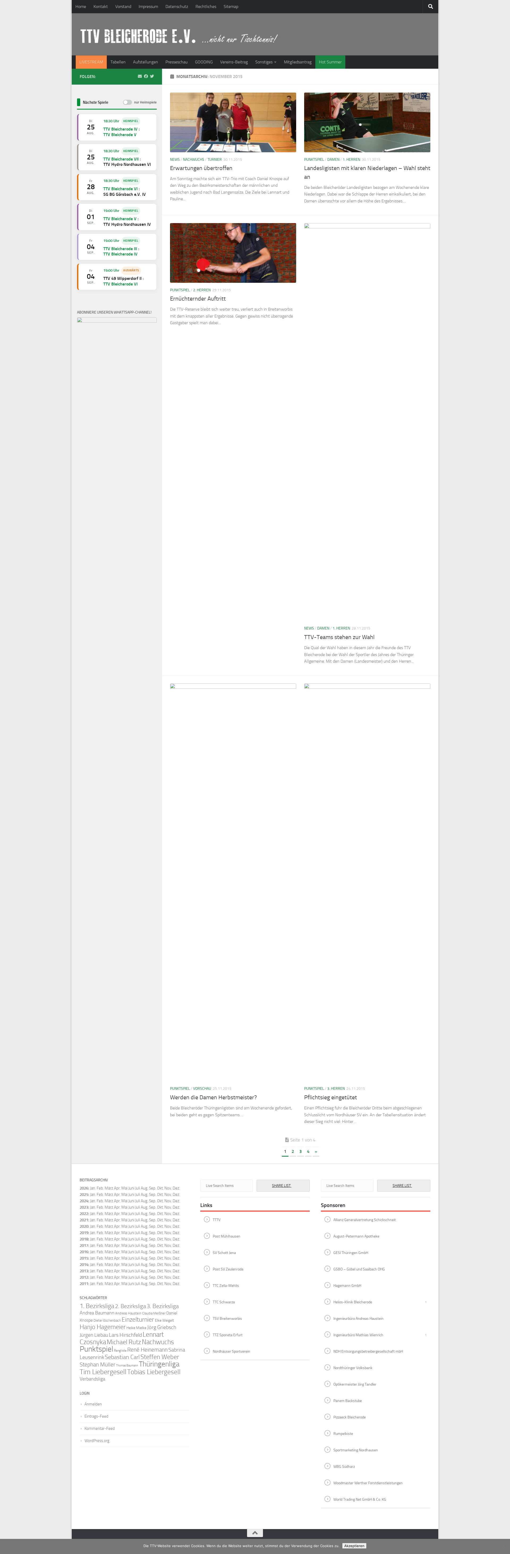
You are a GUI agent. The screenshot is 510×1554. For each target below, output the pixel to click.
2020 (84, 1226)
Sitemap (231, 6)
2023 (84, 1207)
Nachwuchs (193, 159)
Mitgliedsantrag (298, 61)
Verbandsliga (92, 1379)
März (109, 1188)
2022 (84, 1213)
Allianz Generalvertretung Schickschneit (364, 1220)
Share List (281, 1185)
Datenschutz (176, 6)
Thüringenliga (159, 1364)
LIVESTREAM (91, 61)
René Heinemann (147, 1350)
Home (80, 6)
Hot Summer (330, 61)
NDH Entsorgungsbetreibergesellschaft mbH (368, 1351)
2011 (84, 1283)
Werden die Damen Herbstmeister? (213, 1097)
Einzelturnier (138, 1319)
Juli (137, 1194)
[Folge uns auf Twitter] (152, 76)
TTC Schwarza (224, 1302)
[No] (503, 1546)
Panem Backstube (347, 1401)
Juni (131, 1188)
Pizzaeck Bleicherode (349, 1417)
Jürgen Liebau (94, 1335)
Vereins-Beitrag (234, 61)
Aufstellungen (145, 61)
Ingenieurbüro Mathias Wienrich (358, 1335)
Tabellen (118, 61)
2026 (84, 1188)
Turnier (214, 159)
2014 (84, 1264)
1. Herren (351, 159)
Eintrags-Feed (96, 1416)
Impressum (148, 6)
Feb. (100, 1188)
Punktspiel (314, 159)
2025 (84, 1194)
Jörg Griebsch (161, 1327)
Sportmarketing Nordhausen (355, 1450)
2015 (84, 1258)
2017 (84, 1245)
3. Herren (336, 1088)
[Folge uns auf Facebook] (146, 76)
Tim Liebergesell (103, 1372)
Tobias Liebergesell (154, 1372)
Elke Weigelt (164, 1320)
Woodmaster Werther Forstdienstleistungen (368, 1483)
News (175, 159)
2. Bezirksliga (130, 1306)
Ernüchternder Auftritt (198, 298)
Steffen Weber (160, 1357)
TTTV (216, 1220)
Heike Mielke (136, 1328)
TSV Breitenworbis (227, 1318)
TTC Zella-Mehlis (226, 1285)
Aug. (144, 1188)
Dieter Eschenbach (107, 1320)
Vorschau (202, 1088)
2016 (84, 1251)
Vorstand (123, 6)
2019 (84, 1232)
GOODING (204, 61)
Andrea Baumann (97, 1313)
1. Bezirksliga (97, 1306)
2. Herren (202, 290)
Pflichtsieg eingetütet (330, 1097)
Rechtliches (206, 6)
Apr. (117, 1188)
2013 (84, 1271)
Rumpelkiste (343, 1433)
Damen (333, 159)
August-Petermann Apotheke (356, 1236)
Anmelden (93, 1404)
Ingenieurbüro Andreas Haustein (358, 1318)
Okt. (160, 1194)
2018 (84, 1239)
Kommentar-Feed (99, 1428)
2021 (84, 1220)
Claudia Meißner (153, 1313)
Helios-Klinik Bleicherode (352, 1302)
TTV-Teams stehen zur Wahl (339, 637)
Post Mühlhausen (226, 1236)
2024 (84, 1201)
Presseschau (176, 61)
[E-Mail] (140, 76)
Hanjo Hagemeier (103, 1327)
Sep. (152, 1194)
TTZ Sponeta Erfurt (228, 1335)
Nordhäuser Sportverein (231, 1351)
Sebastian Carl (122, 1357)
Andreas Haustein (128, 1313)
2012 (84, 1277)
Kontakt (101, 6)
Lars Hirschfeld (125, 1335)
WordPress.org (96, 1440)
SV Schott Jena (224, 1253)
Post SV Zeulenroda (228, 1269)
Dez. (176, 1194)
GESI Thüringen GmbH (350, 1253)
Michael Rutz (124, 1342)
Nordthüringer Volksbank (352, 1368)
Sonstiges (264, 61)
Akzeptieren (354, 1546)
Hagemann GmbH (347, 1285)
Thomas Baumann (127, 1365)
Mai (124, 1188)
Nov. (168, 1194)
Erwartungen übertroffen (201, 168)
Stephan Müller (97, 1364)
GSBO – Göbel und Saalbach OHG (359, 1269)
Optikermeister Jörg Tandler (354, 1384)
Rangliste (120, 1350)
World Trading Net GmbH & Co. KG (359, 1499)
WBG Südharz (344, 1466)
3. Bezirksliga (163, 1306)
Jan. (93, 1188)
